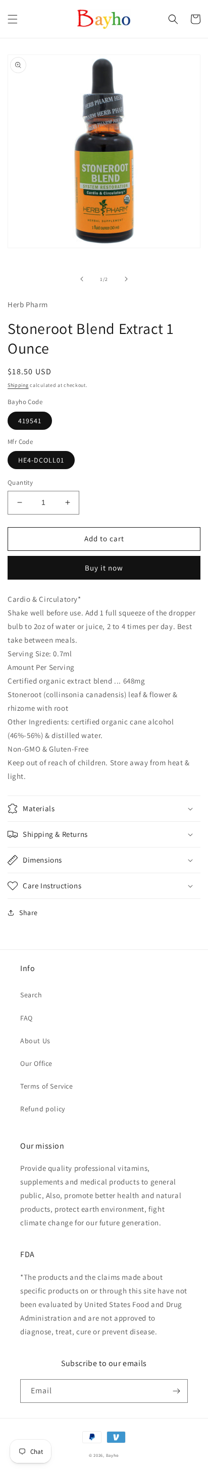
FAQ (26, 1018)
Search (31, 994)
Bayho (113, 1455)
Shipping (18, 385)
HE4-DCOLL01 (41, 460)
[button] (13, 19)
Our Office (36, 1063)
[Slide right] (126, 279)
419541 (29, 420)
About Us (35, 1040)
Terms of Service (46, 1086)
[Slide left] (82, 279)
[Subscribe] (176, 1391)
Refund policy (42, 1108)
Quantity (20, 482)
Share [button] (28, 912)
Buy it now (104, 568)
